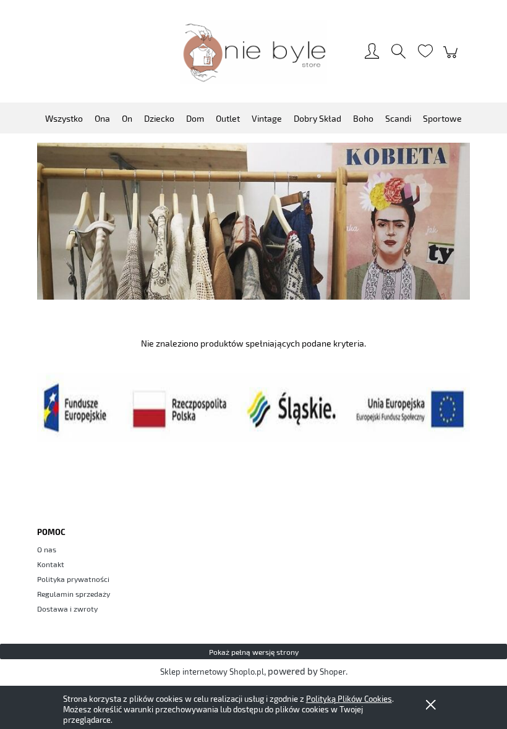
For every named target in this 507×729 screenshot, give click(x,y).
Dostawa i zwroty (67, 608)
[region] (253, 221)
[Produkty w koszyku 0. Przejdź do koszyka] (452, 58)
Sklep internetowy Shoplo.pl (212, 671)
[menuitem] (64, 118)
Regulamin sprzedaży (73, 593)
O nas (46, 549)
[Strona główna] (253, 52)
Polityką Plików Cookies (349, 699)
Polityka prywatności (73, 579)
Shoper (333, 671)
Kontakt (50, 564)
